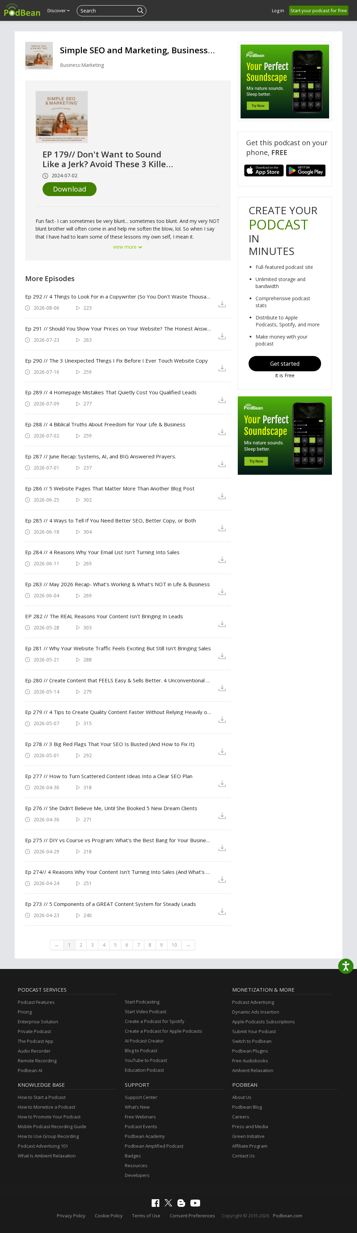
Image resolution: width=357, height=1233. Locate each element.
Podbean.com (287, 1215)
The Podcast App (35, 1041)
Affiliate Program (249, 1146)
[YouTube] (197, 1204)
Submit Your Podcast (254, 1031)
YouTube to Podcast (146, 1060)
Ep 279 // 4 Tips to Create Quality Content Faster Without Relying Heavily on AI (118, 712)
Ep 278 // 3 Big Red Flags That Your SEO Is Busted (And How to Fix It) (110, 744)
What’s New (137, 1107)
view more (125, 246)
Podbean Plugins (250, 1051)
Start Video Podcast (145, 1011)
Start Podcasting (142, 1002)
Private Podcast (34, 1031)
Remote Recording (37, 1060)
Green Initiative (248, 1136)
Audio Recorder (34, 1051)
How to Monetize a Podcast (46, 1107)
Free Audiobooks (250, 1060)
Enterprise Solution (38, 1021)
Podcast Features (36, 1002)
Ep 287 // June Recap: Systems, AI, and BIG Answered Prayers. (100, 456)
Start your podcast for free (318, 10)
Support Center (141, 1097)
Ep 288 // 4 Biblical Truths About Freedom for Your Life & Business (105, 424)
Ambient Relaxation (252, 1070)
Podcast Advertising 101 (43, 1146)
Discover (57, 10)
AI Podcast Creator (144, 1041)
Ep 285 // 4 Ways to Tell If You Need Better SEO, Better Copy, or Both (110, 520)
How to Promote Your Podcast (49, 1117)
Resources (136, 1165)
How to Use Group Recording (48, 1136)
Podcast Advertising (253, 1002)
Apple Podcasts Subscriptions (263, 1021)
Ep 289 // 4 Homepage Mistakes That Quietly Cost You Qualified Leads (111, 392)
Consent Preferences (192, 1215)
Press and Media (250, 1126)
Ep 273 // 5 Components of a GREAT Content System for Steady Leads (110, 904)
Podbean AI (30, 1070)
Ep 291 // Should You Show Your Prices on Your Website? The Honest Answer (118, 328)
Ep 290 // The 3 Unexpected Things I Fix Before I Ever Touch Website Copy (116, 360)
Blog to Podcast (141, 1050)
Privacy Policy (71, 1215)
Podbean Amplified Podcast (154, 1146)
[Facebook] (157, 1205)
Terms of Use (146, 1215)
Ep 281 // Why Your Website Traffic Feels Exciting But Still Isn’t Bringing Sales (118, 648)
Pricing (25, 1012)
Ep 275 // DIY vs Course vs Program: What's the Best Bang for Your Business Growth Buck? (118, 840)
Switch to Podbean (252, 1041)
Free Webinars (140, 1117)
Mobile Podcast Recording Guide (52, 1126)
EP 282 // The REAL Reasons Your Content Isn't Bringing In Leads (104, 616)
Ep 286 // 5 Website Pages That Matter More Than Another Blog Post (110, 488)
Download (69, 189)
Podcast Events (141, 1126)
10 (174, 944)
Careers (240, 1117)
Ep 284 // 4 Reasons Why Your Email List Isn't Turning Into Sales (102, 552)
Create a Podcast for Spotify (154, 1021)
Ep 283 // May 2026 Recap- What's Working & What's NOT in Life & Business (117, 584)
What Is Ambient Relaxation (47, 1156)
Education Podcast (144, 1070)
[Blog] (183, 1205)
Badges (133, 1156)
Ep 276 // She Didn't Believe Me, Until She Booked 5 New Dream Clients (111, 808)
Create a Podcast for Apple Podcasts (163, 1031)
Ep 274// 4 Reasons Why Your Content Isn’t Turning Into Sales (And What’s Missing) (118, 872)
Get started (284, 363)
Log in (278, 10)
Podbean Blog (247, 1107)
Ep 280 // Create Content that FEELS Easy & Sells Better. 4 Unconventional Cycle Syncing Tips (118, 680)
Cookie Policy (109, 1215)
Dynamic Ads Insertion (255, 1012)
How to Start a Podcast (42, 1097)
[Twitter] (170, 1204)
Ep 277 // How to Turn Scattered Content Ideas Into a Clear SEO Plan (108, 776)
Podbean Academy (145, 1136)
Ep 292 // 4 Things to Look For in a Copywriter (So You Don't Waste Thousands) (118, 296)
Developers (137, 1175)
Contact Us (243, 1156)
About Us (241, 1097)
